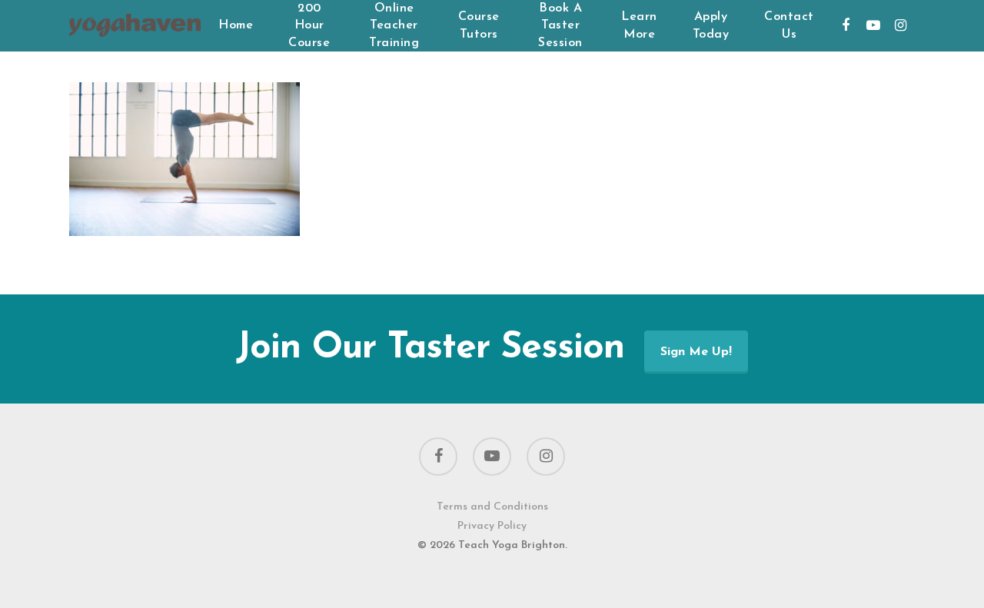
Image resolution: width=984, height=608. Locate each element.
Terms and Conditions (492, 507)
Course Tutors (479, 25)
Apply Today (711, 25)
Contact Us (789, 25)
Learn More (639, 25)
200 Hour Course (309, 25)
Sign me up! (696, 352)
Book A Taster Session (560, 25)
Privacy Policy (492, 526)
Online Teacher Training (394, 25)
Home (235, 25)
